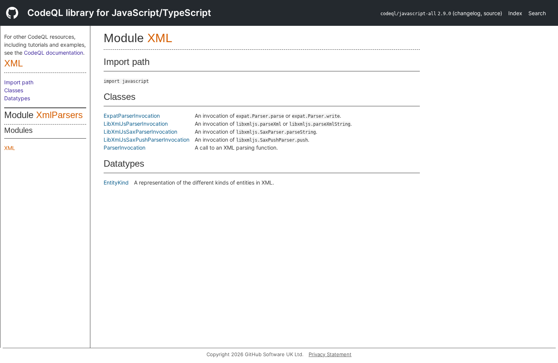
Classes (13, 90)
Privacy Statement (330, 354)
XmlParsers (59, 115)
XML (13, 63)
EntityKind (116, 182)
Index (515, 13)
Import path (18, 82)
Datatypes (17, 98)
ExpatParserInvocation (132, 115)
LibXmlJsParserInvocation (136, 123)
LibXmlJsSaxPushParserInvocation (146, 139)
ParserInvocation (124, 147)
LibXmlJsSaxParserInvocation (140, 131)
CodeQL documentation (53, 52)
